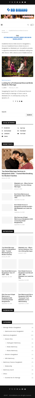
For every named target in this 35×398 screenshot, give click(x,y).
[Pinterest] (17, 2)
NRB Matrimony (19, 358)
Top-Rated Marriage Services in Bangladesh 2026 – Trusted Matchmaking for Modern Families (17, 173)
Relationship (19, 366)
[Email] (25, 2)
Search (4, 112)
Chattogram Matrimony (20, 343)
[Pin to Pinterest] (19, 101)
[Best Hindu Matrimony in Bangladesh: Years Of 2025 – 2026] (7, 196)
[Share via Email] (21, 101)
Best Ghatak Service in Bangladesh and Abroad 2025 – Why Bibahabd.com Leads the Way (23, 207)
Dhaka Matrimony (20, 347)
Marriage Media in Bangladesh (18, 327)
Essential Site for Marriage (19, 377)
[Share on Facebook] (15, 101)
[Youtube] (22, 2)
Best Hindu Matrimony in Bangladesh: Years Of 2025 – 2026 (22, 195)
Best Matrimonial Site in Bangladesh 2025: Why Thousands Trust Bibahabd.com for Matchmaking (25, 298)
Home (3, 30)
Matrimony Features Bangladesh (18, 362)
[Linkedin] (19, 2)
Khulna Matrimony (20, 350)
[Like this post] (13, 101)
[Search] (28, 24)
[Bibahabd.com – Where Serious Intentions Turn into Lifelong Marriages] (7, 186)
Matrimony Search (18, 370)
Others (18, 374)
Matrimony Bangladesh (18, 335)
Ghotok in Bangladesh (19, 354)
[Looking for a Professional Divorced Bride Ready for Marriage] (17, 66)
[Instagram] (14, 2)
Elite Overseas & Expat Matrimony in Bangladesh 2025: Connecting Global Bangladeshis (23, 220)
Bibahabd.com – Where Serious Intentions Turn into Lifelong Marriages (23, 185)
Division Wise (19, 339)
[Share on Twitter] (17, 101)
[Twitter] (12, 2)
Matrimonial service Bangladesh (19, 331)
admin (5, 87)
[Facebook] (9, 2)
